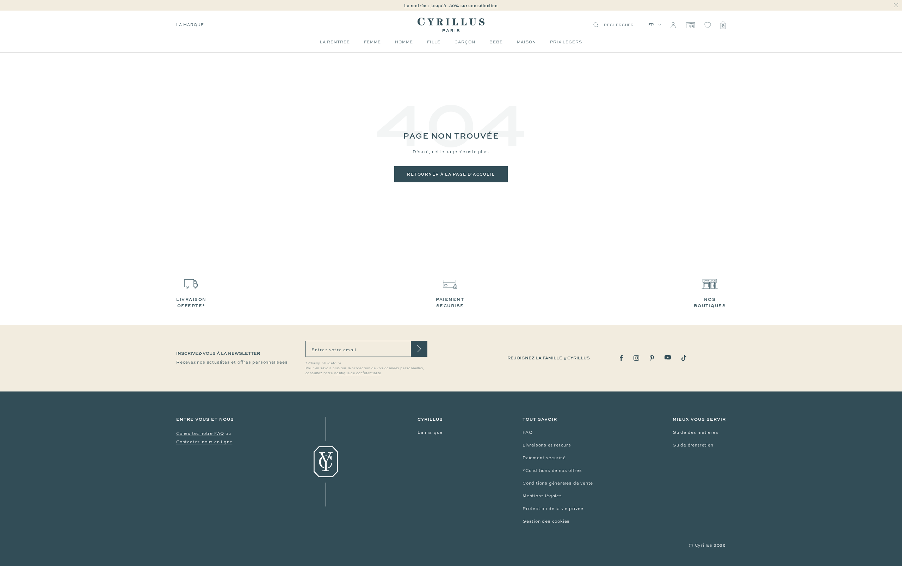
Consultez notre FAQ (200, 433)
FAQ (527, 432)
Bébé (496, 42)
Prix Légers (566, 42)
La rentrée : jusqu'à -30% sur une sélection (451, 5)
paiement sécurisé (450, 302)
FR (651, 24)
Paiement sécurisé (544, 458)
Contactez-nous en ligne (204, 442)
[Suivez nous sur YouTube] (668, 357)
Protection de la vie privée (553, 508)
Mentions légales (542, 496)
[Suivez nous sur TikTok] (683, 358)
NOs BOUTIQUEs (710, 302)
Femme (372, 42)
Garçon (465, 42)
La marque (430, 432)
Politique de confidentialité (357, 373)
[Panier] (723, 25)
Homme (404, 42)
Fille (433, 42)
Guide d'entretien (693, 445)
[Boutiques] (690, 25)
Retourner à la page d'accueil (451, 174)
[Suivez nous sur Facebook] (621, 358)
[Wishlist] (707, 25)
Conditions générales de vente (558, 483)
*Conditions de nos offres (552, 470)
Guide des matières (695, 432)
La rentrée (335, 42)
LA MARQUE (190, 24)
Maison (526, 42)
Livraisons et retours (547, 445)
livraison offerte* (191, 302)
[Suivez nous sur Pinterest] (652, 358)
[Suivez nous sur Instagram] (636, 358)
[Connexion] (673, 25)
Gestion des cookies (546, 521)
